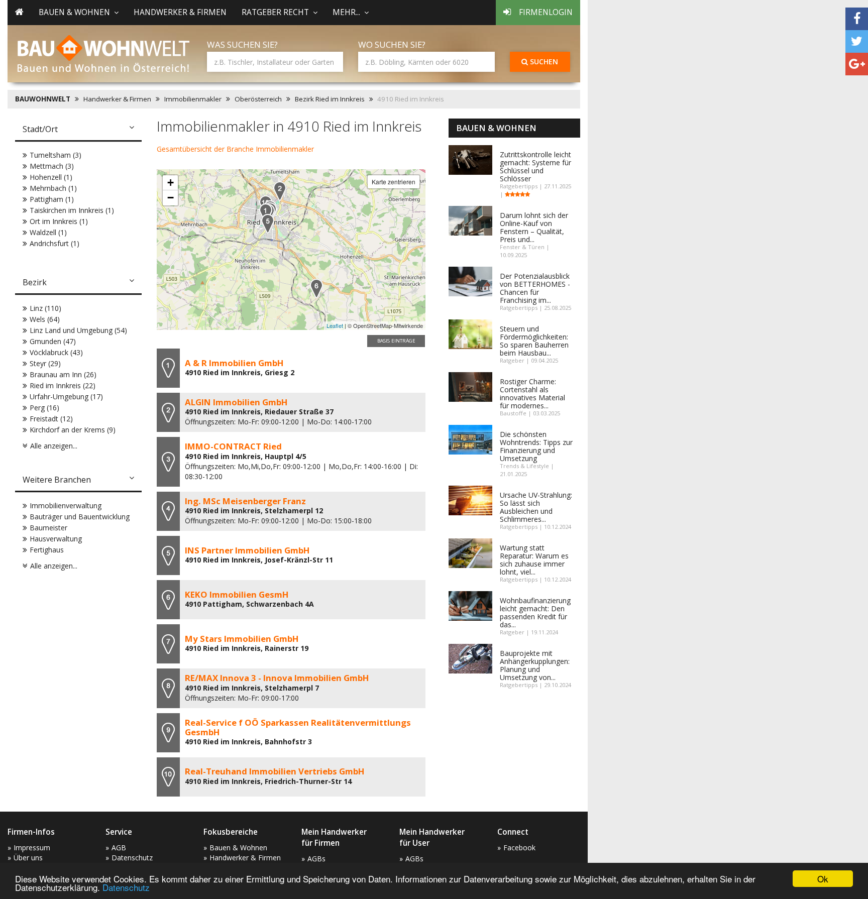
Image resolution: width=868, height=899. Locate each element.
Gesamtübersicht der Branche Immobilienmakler (235, 149)
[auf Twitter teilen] (856, 41)
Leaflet (335, 325)
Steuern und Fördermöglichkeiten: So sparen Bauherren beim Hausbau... (534, 341)
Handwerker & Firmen (180, 12)
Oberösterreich (258, 98)
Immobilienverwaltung (65, 505)
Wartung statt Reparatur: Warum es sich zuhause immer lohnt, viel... (534, 560)
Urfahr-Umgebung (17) (66, 396)
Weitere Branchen (57, 479)
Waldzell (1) (48, 232)
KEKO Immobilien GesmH (237, 594)
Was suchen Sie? (242, 44)
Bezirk (35, 282)
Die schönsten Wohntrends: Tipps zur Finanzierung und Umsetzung (536, 446)
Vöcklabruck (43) (56, 352)
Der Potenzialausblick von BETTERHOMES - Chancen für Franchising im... (535, 288)
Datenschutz (126, 887)
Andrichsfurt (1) (54, 243)
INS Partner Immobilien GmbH (247, 550)
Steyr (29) (45, 363)
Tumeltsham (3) (55, 155)
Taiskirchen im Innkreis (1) (72, 210)
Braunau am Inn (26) (63, 374)
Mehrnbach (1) (53, 188)
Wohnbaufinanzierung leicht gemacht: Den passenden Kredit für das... (535, 612)
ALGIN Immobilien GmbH (236, 402)
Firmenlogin (546, 12)
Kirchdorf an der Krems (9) (73, 429)
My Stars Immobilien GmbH (242, 638)
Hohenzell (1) (51, 177)
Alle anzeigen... (53, 446)
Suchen (543, 61)
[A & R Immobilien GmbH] (265, 213)
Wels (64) (45, 319)
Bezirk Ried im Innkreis (330, 98)
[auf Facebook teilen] (856, 19)
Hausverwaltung (56, 538)
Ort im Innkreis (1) (59, 221)
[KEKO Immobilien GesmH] (316, 288)
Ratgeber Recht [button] (275, 12)
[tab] (78, 130)
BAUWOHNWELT (42, 98)
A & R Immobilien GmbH (234, 363)
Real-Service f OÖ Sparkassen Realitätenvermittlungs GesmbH (298, 727)
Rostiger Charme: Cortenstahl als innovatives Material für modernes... (532, 393)
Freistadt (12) (51, 418)
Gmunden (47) (53, 341)
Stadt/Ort (40, 129)
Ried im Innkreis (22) (62, 385)
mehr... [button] (346, 12)
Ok (822, 878)
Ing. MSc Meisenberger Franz (245, 501)
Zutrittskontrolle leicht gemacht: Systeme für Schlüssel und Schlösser (535, 166)
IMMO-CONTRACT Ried (233, 446)
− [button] (170, 197)
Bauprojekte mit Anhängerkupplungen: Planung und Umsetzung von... (535, 665)
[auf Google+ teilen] (856, 64)
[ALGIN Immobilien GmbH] (279, 191)
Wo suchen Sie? (391, 44)
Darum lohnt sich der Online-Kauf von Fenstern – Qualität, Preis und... (534, 227)
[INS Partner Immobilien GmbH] (267, 224)
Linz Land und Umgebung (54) (78, 330)
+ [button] (170, 182)
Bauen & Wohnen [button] (74, 12)
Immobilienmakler (193, 98)
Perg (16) (44, 407)
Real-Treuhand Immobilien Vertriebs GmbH (275, 771)
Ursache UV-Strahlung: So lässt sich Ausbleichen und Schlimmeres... (536, 507)
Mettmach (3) (52, 166)
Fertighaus (47, 549)
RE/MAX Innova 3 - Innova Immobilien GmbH (277, 678)
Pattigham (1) (52, 199)
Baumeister (48, 527)
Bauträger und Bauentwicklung (80, 516)
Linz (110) (45, 308)
